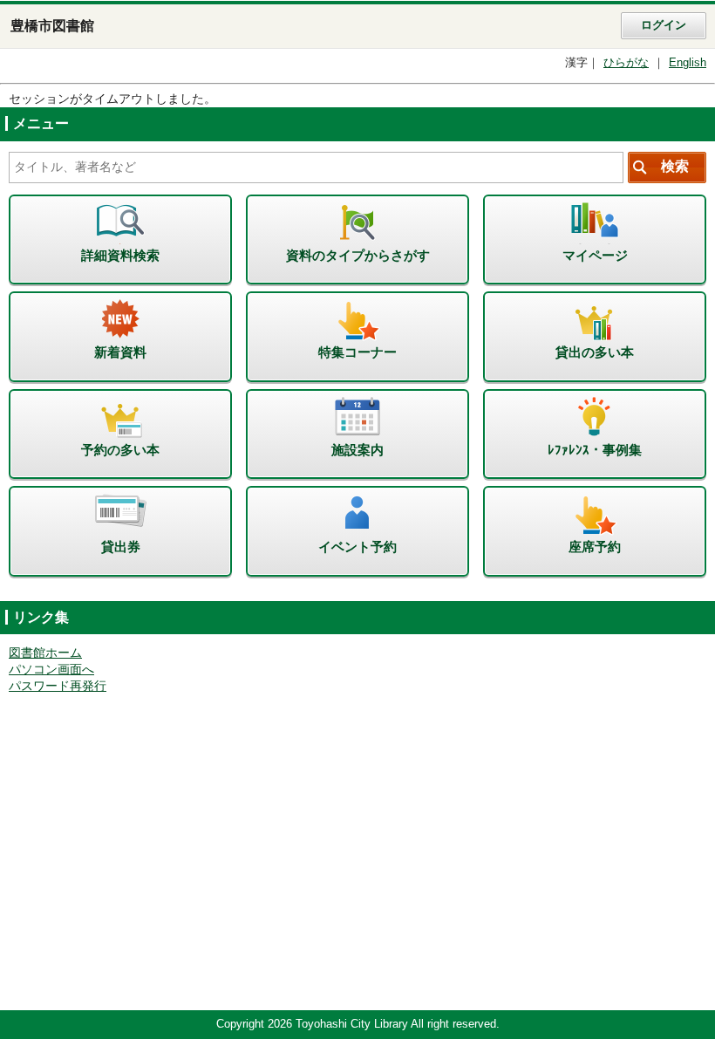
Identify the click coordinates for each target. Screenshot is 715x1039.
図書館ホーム (45, 653)
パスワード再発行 (57, 686)
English (687, 63)
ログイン (663, 25)
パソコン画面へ (51, 669)
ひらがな (626, 63)
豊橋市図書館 (52, 25)
